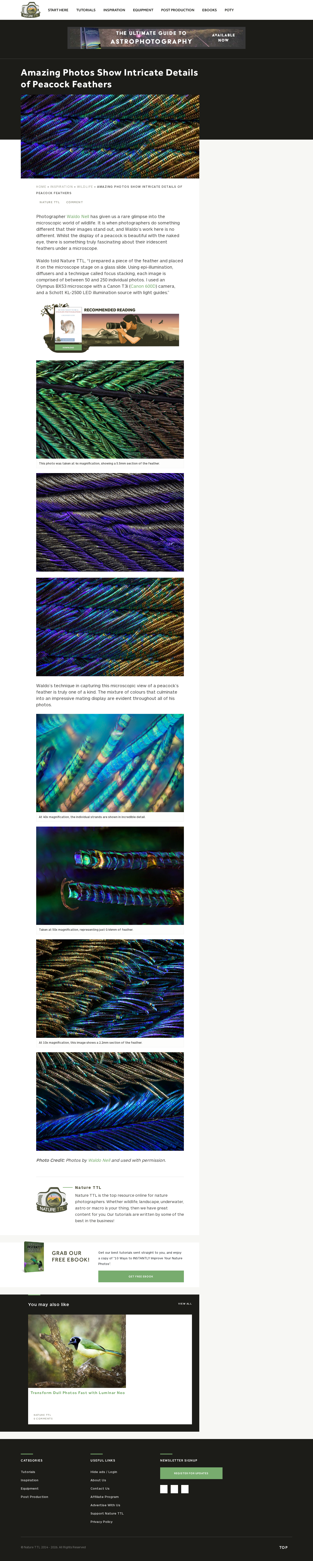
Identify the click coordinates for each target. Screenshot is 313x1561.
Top (284, 1547)
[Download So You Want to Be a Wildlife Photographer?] (110, 328)
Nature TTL (50, 202)
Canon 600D (143, 286)
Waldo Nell (78, 216)
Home (41, 186)
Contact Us (100, 1488)
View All (185, 1303)
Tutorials (28, 1471)
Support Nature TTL (106, 1513)
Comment (74, 202)
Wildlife (85, 186)
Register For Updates (191, 1473)
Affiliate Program (104, 1496)
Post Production (34, 1496)
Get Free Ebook (141, 1276)
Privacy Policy (101, 1521)
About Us (98, 1480)
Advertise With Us (105, 1505)
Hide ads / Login (103, 1471)
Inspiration (61, 186)
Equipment (30, 1488)
